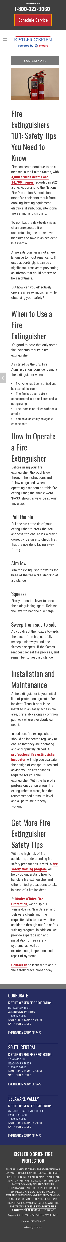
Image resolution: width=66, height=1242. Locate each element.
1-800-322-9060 (17, 1016)
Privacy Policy (38, 1221)
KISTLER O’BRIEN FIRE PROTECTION (30, 1002)
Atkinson (37, 1227)
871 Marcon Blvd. (19, 1008)
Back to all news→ (35, 60)
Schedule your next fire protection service (34, 1208)
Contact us (19, 965)
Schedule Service (33, 20)
